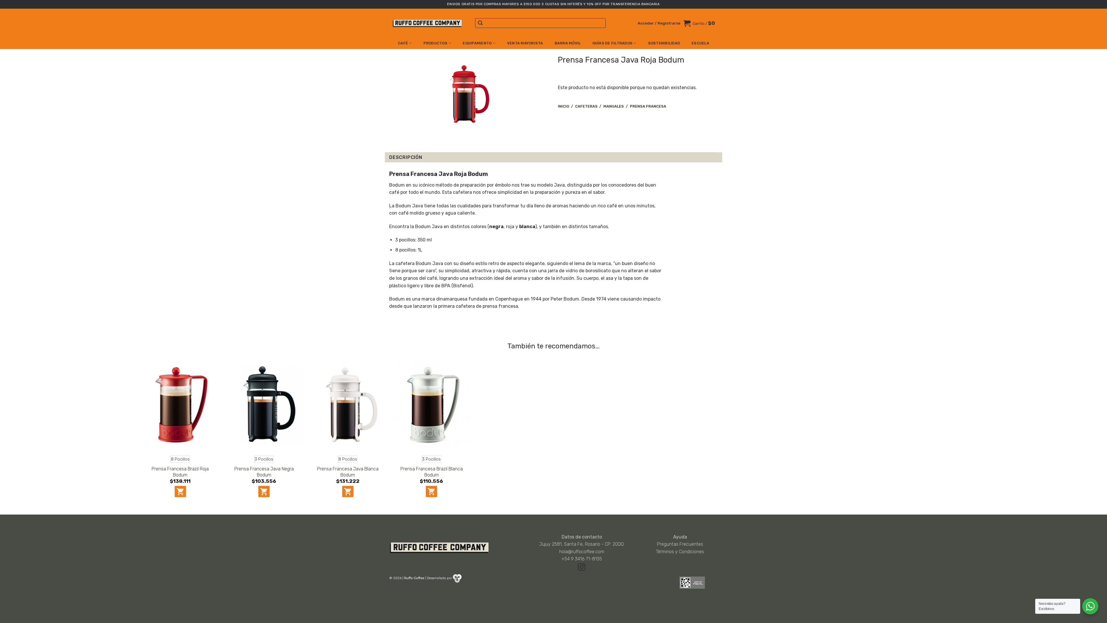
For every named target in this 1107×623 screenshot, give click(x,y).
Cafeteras (586, 106)
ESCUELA (700, 43)
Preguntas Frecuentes (680, 544)
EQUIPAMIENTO (477, 43)
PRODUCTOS (435, 43)
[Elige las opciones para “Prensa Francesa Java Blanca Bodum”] (347, 491)
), (528, 226)
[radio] (180, 459)
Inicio (563, 106)
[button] (659, 23)
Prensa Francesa (648, 106)
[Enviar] (480, 23)
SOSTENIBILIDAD (664, 43)
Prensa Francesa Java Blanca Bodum (348, 472)
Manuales (613, 106)
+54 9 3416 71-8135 (581, 559)
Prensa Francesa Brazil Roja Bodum (180, 472)
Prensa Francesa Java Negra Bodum (264, 472)
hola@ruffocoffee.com (581, 551)
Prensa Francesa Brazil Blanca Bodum (431, 472)
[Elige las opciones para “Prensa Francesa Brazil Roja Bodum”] (180, 491)
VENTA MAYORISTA (525, 43)
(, (496, 226)
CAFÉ (403, 43)
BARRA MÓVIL (568, 43)
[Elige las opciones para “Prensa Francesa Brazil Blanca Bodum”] (431, 491)
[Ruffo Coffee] (428, 23)
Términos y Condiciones (680, 551)
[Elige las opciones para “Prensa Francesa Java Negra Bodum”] (264, 491)
